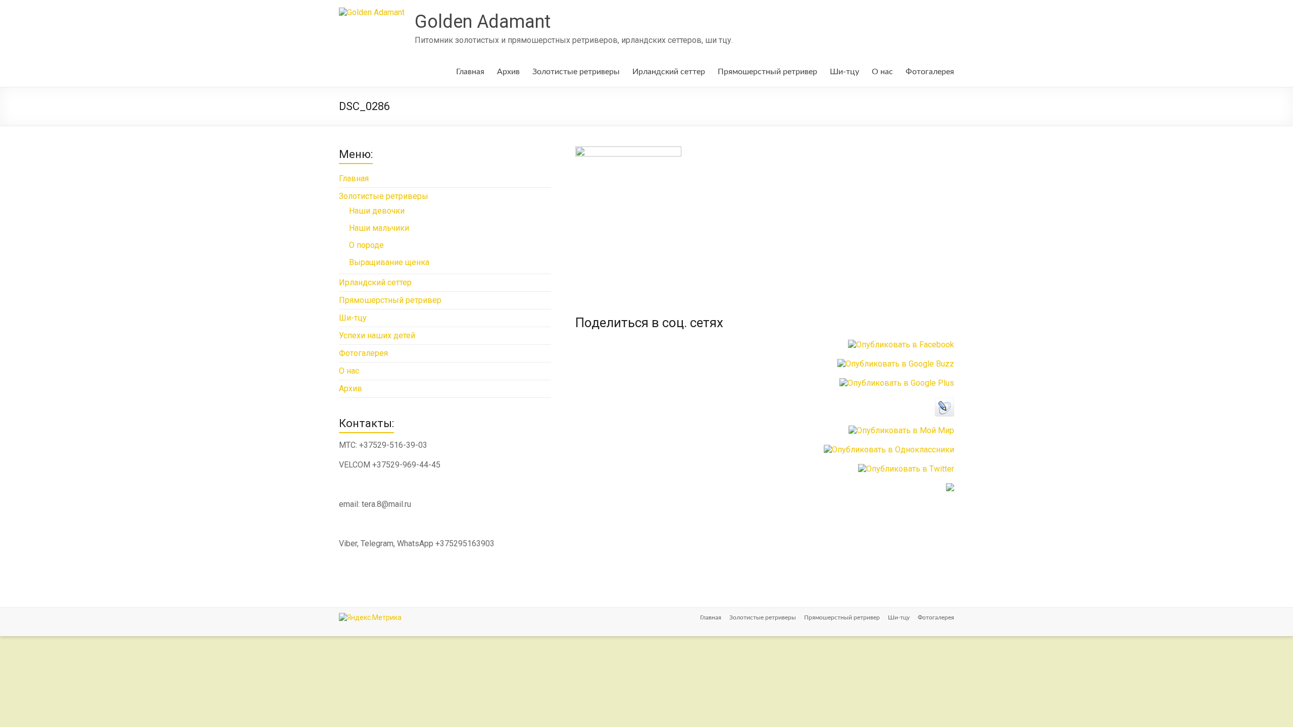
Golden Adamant (483, 21)
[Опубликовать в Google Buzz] (895, 364)
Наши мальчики (379, 228)
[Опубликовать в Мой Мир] (901, 430)
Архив (508, 72)
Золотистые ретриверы (576, 72)
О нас (882, 72)
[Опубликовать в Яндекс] (950, 488)
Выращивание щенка (389, 262)
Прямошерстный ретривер (767, 72)
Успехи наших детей (377, 335)
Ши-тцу (844, 72)
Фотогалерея (930, 72)
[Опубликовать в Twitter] (906, 469)
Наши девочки (377, 211)
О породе (366, 245)
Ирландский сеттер (668, 72)
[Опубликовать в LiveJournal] (944, 402)
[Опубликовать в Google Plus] (896, 383)
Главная (470, 72)
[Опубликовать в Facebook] (901, 344)
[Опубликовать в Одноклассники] (889, 449)
